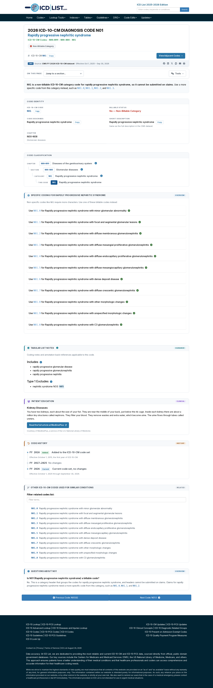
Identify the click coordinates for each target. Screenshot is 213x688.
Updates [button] (145, 17)
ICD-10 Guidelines (34, 635)
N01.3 (110, 88)
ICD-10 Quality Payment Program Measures (166, 635)
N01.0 (80, 88)
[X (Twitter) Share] (172, 63)
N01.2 (97, 88)
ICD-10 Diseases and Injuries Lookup (69, 628)
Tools (178, 73)
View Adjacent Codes (169, 56)
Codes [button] (40, 17)
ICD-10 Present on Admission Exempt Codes (166, 632)
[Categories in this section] (101, 176)
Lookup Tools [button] (56, 17)
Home (29, 17)
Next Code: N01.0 (148, 597)
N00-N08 (49, 170)
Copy (51, 56)
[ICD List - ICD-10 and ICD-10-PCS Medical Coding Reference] (45, 7)
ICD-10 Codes (32, 632)
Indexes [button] (74, 17)
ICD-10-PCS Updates (177, 624)
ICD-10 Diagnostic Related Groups (171, 628)
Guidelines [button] (102, 17)
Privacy (40, 648)
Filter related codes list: (40, 494)
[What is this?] (57, 348)
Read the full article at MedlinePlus (46, 425)
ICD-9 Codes (67, 632)
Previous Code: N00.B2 (67, 597)
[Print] (184, 63)
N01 (50, 176)
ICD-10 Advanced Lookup (38, 628)
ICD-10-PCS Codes (50, 632)
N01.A (37, 324)
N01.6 (37, 279)
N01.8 (37, 302)
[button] (41, 362)
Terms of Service (52, 648)
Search (184, 9)
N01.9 (37, 313)
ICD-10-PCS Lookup (51, 624)
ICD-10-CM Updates (155, 624)
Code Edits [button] (129, 17)
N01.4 (37, 256)
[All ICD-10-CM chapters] (96, 163)
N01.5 (37, 267)
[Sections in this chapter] (82, 169)
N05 (61, 386)
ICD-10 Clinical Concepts (141, 628)
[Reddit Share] (176, 63)
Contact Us (31, 648)
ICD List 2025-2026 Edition (152, 4)
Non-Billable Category (43, 46)
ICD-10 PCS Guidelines (55, 635)
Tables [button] (87, 17)
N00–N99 (45, 163)
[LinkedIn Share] (168, 63)
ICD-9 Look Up (33, 639)
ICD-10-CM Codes (37, 40)
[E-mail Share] (180, 63)
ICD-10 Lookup (33, 624)
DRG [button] (115, 17)
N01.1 (89, 88)
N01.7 (37, 290)
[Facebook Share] (164, 63)
